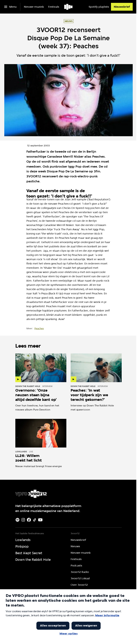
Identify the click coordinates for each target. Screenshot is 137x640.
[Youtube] (40, 520)
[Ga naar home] (69, 6)
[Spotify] (17, 520)
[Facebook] (29, 520)
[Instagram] (23, 520)
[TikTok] (34, 520)
